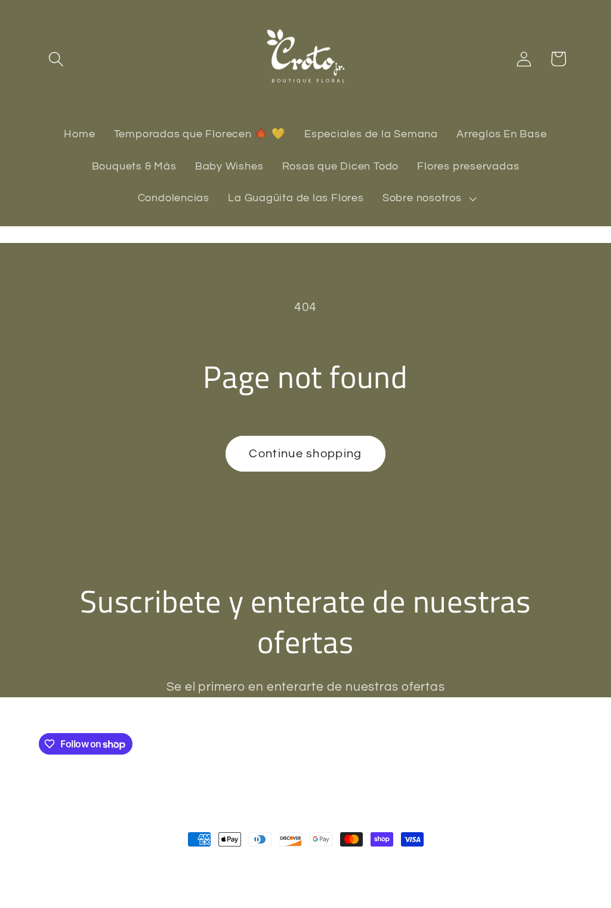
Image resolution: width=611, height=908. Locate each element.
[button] (56, 59)
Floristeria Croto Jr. (115, 864)
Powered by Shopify (200, 864)
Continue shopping (305, 454)
